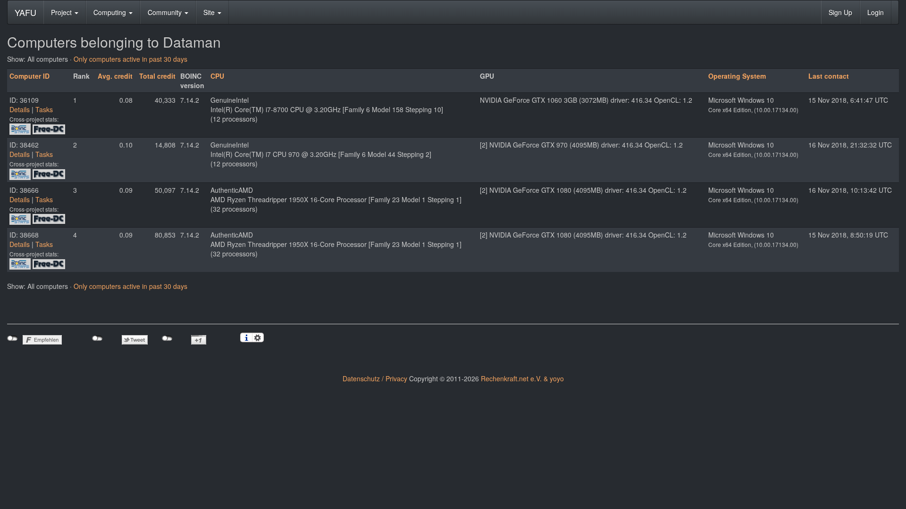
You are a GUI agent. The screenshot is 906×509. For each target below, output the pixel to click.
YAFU (25, 12)
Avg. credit (115, 76)
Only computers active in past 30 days (130, 59)
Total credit (157, 76)
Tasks (44, 109)
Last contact (828, 76)
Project (62, 12)
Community (166, 12)
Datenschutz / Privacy (375, 378)
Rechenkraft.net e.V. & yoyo (522, 378)
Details (19, 109)
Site (210, 12)
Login (875, 12)
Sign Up (840, 12)
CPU (217, 76)
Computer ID (29, 76)
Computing (110, 12)
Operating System (737, 76)
